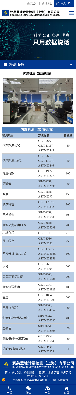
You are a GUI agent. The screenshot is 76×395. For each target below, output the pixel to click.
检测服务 (29, 372)
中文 (63, 3)
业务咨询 (66, 372)
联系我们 (44, 376)
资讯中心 (32, 376)
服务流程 (54, 372)
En (69, 3)
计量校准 (41, 372)
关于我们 (17, 372)
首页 (7, 372)
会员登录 (32, 3)
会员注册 (47, 3)
